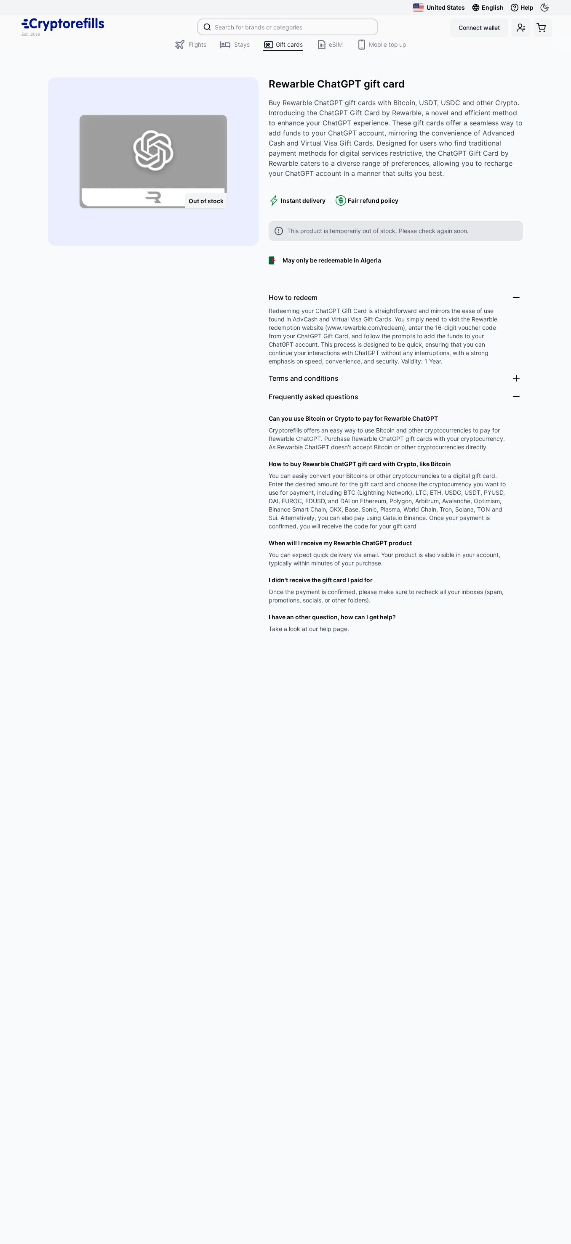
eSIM (336, 44)
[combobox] (288, 26)
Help (527, 7)
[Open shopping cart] (543, 28)
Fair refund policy (373, 200)
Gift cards (289, 44)
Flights (197, 44)
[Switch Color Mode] (546, 7)
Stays (242, 44)
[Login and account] (521, 28)
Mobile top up (387, 44)
